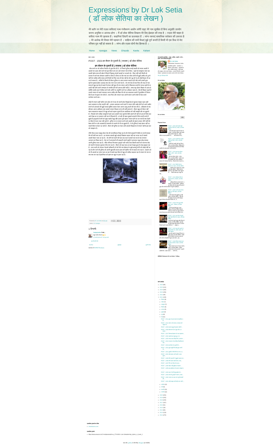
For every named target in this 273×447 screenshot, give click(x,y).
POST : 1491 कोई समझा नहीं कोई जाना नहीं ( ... (172, 381)
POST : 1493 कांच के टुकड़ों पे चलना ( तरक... (172, 374)
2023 (161, 292)
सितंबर (163, 307)
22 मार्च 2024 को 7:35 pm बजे (101, 237)
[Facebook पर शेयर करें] (118, 221)
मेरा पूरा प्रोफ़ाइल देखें (163, 75)
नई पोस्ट (91, 245)
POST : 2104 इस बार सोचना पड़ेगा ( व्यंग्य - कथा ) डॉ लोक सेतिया (175, 153)
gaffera (130, 443)
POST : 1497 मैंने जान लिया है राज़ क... (170, 363)
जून (162, 314)
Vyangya (103, 50)
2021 (161, 297)
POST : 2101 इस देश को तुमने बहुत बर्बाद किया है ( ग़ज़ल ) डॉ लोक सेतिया (176, 217)
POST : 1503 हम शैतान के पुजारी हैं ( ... (170, 345)
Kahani (146, 50)
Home (92, 50)
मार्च (162, 387)
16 (94, 223)
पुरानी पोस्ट (148, 245)
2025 (161, 287)
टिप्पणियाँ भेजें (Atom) (99, 248)
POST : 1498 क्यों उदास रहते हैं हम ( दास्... (171, 360)
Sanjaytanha (97, 232)
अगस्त (163, 309)
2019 (161, 397)
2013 (161, 412)
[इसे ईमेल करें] (112, 221)
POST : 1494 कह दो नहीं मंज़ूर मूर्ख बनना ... (171, 372)
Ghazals (125, 50)
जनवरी (163, 392)
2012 (161, 415)
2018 (161, 400)
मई (162, 317)
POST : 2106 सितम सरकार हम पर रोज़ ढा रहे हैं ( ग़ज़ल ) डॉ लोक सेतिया (176, 242)
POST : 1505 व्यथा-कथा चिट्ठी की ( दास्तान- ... (172, 338)
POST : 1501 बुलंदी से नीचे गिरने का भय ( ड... (172, 351)
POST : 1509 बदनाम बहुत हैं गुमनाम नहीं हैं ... (172, 327)
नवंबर (162, 302)
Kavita (136, 50)
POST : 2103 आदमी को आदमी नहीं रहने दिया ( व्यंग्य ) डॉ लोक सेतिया (175, 140)
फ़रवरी (163, 389)
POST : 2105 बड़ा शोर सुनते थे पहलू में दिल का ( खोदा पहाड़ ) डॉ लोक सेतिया (175, 230)
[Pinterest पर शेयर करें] (120, 221)
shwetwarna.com (93, 426)
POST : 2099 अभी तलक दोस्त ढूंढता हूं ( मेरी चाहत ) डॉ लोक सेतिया (175, 191)
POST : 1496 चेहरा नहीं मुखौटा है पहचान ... (171, 365)
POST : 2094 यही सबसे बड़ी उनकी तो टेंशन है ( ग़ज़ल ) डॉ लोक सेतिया (176, 127)
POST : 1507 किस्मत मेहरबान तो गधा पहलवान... (172, 333)
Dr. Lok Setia (174, 61)
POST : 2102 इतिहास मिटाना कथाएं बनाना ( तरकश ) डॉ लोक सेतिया (175, 178)
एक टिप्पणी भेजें (94, 241)
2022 (161, 294)
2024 (161, 289)
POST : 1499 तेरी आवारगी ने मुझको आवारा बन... (172, 358)
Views (114, 50)
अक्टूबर (163, 304)
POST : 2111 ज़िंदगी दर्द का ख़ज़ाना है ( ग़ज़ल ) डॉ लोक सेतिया (176, 165)
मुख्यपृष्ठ (119, 245)
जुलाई (162, 312)
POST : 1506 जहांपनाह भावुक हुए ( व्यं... (170, 336)
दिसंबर (163, 299)
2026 (161, 284)
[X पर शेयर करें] (116, 221)
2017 (161, 402)
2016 (161, 405)
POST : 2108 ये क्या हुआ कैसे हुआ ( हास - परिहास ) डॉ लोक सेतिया (175, 204)
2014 (161, 410)
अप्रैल (163, 384)
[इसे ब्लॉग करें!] (114, 221)
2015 (161, 407)
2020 (161, 395)
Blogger (141, 443)
